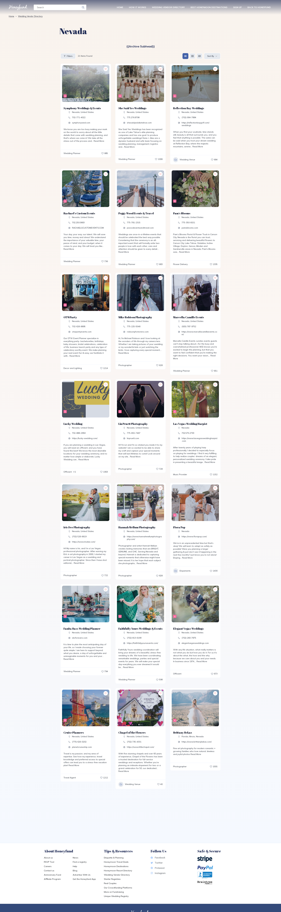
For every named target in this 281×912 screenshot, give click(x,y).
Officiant (68, 471)
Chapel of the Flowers (132, 732)
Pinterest (160, 867)
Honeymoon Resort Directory (118, 870)
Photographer (125, 365)
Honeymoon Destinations (116, 866)
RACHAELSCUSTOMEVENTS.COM (88, 227)
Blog (75, 870)
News (75, 857)
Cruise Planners (74, 732)
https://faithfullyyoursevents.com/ (142, 643)
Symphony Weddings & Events (82, 108)
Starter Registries (112, 879)
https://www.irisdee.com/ (83, 541)
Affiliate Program (52, 879)
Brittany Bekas (182, 732)
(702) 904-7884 (189, 117)
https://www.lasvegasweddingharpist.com (199, 439)
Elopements (185, 570)
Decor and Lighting (73, 368)
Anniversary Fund (52, 874)
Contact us (49, 870)
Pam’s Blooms (181, 213)
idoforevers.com (79, 637)
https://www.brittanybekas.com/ (197, 741)
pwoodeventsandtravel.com (140, 227)
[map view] (199, 56)
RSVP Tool (49, 862)
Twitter (159, 862)
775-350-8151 (188, 222)
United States (87, 112)
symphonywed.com (81, 122)
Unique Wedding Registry (116, 896)
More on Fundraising (114, 892)
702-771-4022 (78, 117)
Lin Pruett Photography (133, 424)
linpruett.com (133, 438)
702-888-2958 (78, 433)
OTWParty (70, 317)
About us (48, 857)
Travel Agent (70, 777)
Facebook (160, 857)
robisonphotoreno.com (138, 331)
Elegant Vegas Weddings (188, 628)
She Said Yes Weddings (132, 108)
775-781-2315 (133, 222)
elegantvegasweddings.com (195, 643)
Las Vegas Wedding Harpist (190, 424)
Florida (185, 736)
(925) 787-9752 (189, 326)
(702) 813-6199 (134, 637)
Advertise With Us (81, 874)
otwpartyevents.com (81, 331)
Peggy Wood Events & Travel (136, 213)
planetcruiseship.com (82, 747)
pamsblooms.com (190, 227)
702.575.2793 (188, 433)
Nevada (76, 112)
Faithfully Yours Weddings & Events (140, 628)
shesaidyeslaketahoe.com (139, 122)
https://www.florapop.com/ (194, 536)
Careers (48, 866)
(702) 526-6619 (79, 536)
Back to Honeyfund (259, 7)
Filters (69, 56)
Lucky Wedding (73, 424)
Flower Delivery (180, 264)
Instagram (160, 873)
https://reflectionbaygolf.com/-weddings (196, 124)
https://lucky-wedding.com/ (84, 438)
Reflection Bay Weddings (188, 108)
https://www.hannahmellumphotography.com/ (144, 537)
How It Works (137, 7)
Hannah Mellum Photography (137, 527)
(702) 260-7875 (189, 637)
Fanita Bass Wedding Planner (82, 628)
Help (75, 866)
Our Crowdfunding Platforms (118, 887)
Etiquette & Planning (114, 857)
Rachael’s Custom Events (79, 213)
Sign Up (237, 7)
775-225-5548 (133, 326)
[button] (120, 708)
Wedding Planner (72, 153)
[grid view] (185, 56)
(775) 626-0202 (79, 741)
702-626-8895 (78, 326)
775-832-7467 (133, 433)
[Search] (83, 7)
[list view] (192, 56)
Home (120, 7)
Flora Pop (179, 527)
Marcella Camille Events (188, 317)
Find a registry (80, 862)
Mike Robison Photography (135, 317)
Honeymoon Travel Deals (116, 862)
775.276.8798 (133, 117)
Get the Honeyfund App (84, 879)
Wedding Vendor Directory (168, 7)
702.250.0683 (78, 222)
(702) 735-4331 (134, 741)
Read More (98, 141)
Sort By (210, 56)
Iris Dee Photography (77, 527)
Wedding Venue (187, 159)
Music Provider (180, 474)
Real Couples (110, 883)
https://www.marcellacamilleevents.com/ (199, 333)
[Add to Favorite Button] (105, 69)
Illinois (192, 736)
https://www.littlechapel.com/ (140, 747)
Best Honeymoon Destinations (209, 7)
